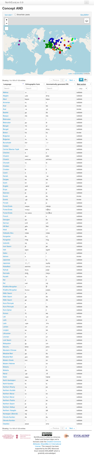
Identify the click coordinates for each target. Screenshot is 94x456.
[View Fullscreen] (6, 28)
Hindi (5, 229)
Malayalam (7, 343)
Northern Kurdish (9, 390)
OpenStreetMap (78, 73)
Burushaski (7, 142)
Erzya (5, 189)
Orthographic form (32, 84)
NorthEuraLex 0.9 (14, 2)
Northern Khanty (9, 387)
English (5, 186)
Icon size (8, 15)
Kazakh (5, 276)
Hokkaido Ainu (8, 233)
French (5, 216)
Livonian (6, 337)
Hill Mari (6, 226)
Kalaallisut (6, 266)
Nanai (5, 373)
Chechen (6, 152)
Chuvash (6, 162)
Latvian (5, 326)
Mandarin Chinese (9, 350)
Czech (5, 173)
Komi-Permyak (8, 303)
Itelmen (5, 256)
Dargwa (6, 179)
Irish (4, 249)
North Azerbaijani (9, 380)
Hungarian (7, 236)
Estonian (6, 193)
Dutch (5, 183)
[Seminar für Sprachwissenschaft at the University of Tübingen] (16, 436)
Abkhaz (5, 92)
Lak (4, 316)
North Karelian (8, 383)
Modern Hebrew (9, 363)
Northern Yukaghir (9, 410)
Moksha (6, 367)
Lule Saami (7, 340)
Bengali (5, 126)
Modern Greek (8, 360)
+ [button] (6, 19)
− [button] (6, 23)
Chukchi (6, 156)
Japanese (6, 260)
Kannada (6, 273)
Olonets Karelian (9, 417)
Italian (5, 253)
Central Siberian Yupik (11, 149)
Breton (5, 132)
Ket (4, 280)
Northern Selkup (9, 407)
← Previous (55, 80)
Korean (5, 313)
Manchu (6, 347)
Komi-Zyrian (7, 310)
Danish (5, 176)
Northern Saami (8, 403)
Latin (5, 320)
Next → (72, 80)
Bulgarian (6, 136)
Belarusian (7, 119)
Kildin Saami (7, 293)
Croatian (6, 166)
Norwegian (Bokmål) (10, 413)
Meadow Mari (8, 353)
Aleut (5, 99)
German (6, 223)
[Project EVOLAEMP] (81, 436)
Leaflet (70, 73)
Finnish (5, 203)
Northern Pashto (9, 400)
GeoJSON (84, 15)
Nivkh (5, 377)
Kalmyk (5, 270)
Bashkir (5, 112)
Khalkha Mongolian (10, 286)
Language (7, 84)
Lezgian (6, 330)
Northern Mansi (8, 393)
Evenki (5, 196)
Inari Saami (7, 246)
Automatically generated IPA (57, 84)
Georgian (6, 219)
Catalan (6, 146)
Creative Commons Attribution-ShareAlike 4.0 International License (47, 443)
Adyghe (5, 96)
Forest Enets (7, 206)
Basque (5, 116)
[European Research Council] (66, 436)
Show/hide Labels (23, 14)
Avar (4, 106)
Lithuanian (7, 333)
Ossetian (6, 424)
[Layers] (86, 20)
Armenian (6, 102)
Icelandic (6, 243)
